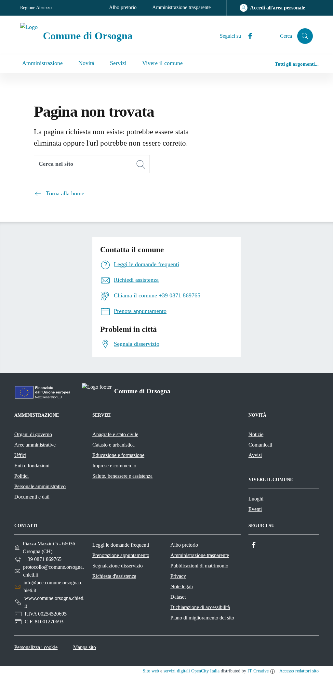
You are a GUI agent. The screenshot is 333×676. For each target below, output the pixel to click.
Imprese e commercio (114, 465)
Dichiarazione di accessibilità (200, 607)
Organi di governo (33, 434)
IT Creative (258, 671)
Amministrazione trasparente (181, 7)
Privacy (178, 576)
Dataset (178, 597)
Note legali (181, 586)
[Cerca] (141, 164)
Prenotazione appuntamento (120, 555)
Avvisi (255, 455)
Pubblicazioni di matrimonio (199, 565)
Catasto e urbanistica (113, 445)
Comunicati (260, 445)
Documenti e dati (31, 497)
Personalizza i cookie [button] (36, 647)
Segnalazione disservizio (117, 565)
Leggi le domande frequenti (120, 545)
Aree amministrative (35, 445)
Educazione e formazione (118, 455)
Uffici (20, 455)
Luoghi (255, 498)
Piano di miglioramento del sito (202, 617)
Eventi (255, 509)
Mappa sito (84, 647)
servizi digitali (177, 671)
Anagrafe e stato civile (115, 434)
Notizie (255, 434)
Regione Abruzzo (36, 7)
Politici (21, 476)
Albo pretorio (123, 7)
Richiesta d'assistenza (114, 576)
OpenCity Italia (205, 671)
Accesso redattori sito (299, 671)
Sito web (151, 671)
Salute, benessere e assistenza (122, 476)
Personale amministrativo (40, 486)
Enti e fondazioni (31, 465)
